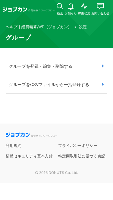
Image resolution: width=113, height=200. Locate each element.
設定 (83, 26)
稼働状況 (84, 13)
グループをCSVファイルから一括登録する (49, 84)
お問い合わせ (100, 13)
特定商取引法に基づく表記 (81, 156)
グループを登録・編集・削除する (40, 66)
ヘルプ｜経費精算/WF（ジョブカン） (39, 26)
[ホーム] (29, 10)
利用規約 (13, 145)
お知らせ (71, 13)
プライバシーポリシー (77, 145)
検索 (60, 13)
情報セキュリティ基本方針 (29, 156)
